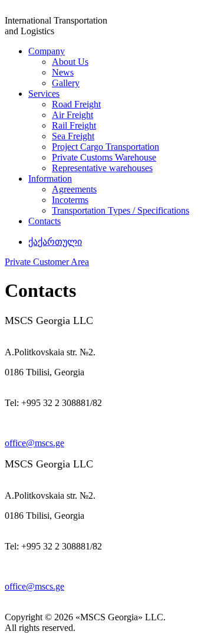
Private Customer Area (47, 262)
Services (44, 94)
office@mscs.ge (34, 443)
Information (50, 179)
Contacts (44, 221)
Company (46, 51)
